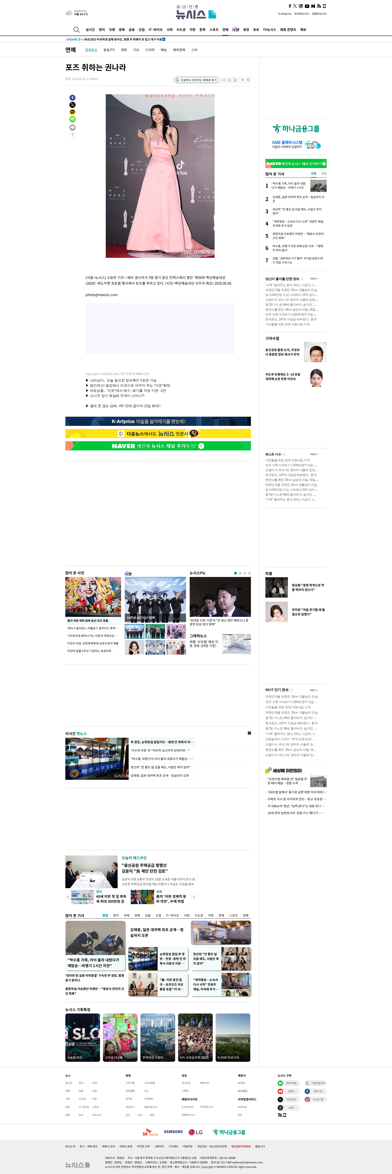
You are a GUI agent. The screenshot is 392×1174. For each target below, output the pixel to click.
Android (242, 1107)
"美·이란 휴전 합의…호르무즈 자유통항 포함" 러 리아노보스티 (171, 985)
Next (193, 897)
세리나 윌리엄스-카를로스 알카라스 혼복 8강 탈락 (94, 628)
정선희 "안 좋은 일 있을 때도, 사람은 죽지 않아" (161, 767)
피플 (268, 573)
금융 (132, 29)
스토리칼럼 (149, 1083)
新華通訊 (243, 1091)
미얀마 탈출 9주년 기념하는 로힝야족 (89, 651)
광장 (246, 29)
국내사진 (186, 1083)
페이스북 (318, 1091)
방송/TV (109, 49)
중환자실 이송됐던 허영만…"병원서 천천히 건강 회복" (94, 991)
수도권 (181, 29)
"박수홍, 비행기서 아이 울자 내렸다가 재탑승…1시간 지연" (162, 758)
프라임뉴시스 (301, 14)
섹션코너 (130, 1107)
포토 (256, 29)
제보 (303, 29)
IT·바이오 (156, 29)
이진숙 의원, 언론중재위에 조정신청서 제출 (92, 643)
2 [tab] (240, 573)
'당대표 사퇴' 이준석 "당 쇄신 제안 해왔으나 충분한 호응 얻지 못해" (219, 622)
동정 (152, 1115)
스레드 (291, 1107)
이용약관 (188, 1146)
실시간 (90, 29)
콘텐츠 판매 (125, 1146)
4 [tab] (249, 573)
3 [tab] (245, 573)
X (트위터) (291, 1099)
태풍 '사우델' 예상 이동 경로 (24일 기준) (204, 643)
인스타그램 (318, 1099)
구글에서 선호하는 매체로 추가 (198, 80)
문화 (202, 29)
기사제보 (173, 1146)
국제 (112, 29)
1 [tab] (235, 573)
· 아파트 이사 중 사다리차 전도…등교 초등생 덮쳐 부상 (296, 799)
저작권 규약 (143, 1146)
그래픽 (185, 1091)
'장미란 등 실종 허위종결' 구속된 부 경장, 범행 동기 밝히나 (94, 977)
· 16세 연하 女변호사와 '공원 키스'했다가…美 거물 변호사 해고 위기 (296, 813)
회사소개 (70, 1146)
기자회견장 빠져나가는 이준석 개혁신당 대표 (93, 636)
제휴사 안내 (108, 1146)
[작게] (242, 80)
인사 (128, 1115)
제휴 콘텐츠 (288, 29)
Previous (67, 897)
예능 (164, 49)
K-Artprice (285, 14)
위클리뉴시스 (319, 14)
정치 (102, 29)
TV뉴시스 (269, 29)
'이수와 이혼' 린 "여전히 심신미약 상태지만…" (161, 750)
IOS (240, 1115)
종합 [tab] (324, 173)
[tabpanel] (220, 602)
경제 (122, 29)
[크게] (248, 80)
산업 (142, 29)
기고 (146, 1091)
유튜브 (291, 1091)
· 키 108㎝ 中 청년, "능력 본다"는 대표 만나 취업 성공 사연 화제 (296, 806)
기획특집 (148, 1099)
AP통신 (241, 1083)
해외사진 (204, 1083)
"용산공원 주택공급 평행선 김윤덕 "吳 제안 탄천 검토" (145, 868)
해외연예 (179, 49)
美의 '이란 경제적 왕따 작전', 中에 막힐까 (171, 901)
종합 (105, 915)
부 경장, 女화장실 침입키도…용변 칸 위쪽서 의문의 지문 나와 (162, 742)
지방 (192, 29)
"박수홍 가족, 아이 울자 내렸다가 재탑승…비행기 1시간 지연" (93, 962)
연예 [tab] (313, 173)
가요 (136, 49)
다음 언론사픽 (318, 1083)
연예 (225, 29)
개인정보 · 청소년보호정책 (212, 1146)
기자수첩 (272, 338)
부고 (140, 1115)
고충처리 (159, 1146)
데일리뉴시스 (150, 1107)
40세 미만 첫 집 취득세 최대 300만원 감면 (111, 901)
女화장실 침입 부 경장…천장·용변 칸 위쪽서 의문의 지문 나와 (173, 959)
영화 (124, 49)
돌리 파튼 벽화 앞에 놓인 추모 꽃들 (87, 620)
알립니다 (260, 1146)
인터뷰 (129, 1099)
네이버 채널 (291, 1083)
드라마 (150, 49)
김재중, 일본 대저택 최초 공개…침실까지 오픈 (160, 775)
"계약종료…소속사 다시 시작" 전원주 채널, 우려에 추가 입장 (206, 985)
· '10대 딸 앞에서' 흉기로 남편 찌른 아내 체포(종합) (296, 792)
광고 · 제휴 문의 (89, 1146)
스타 (194, 49)
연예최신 (91, 49)
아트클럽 (130, 1091)
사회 (170, 29)
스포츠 (214, 29)
